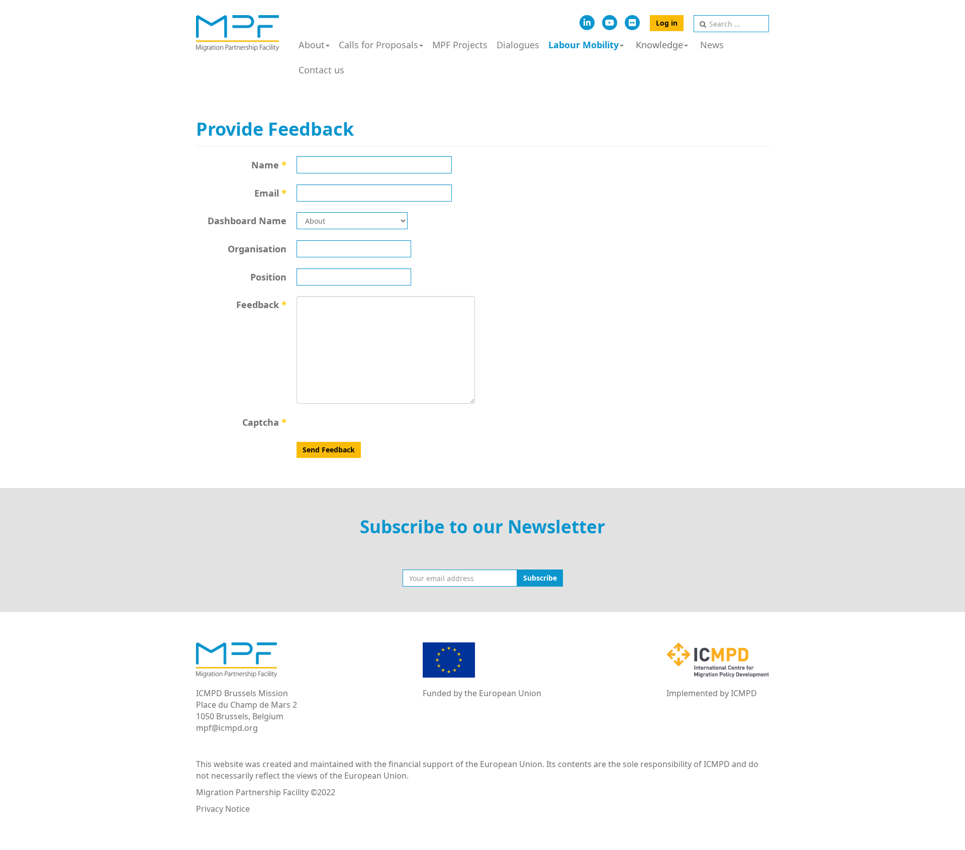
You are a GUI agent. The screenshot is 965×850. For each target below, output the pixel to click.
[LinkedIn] (587, 22)
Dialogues (518, 45)
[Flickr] (632, 22)
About (312, 45)
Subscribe (540, 578)
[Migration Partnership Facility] (237, 33)
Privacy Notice (223, 808)
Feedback (261, 305)
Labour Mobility (583, 45)
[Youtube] (609, 22)
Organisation (257, 249)
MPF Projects (460, 45)
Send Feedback (329, 449)
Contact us (321, 70)
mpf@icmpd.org (227, 727)
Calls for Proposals (378, 45)
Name (268, 165)
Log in (667, 23)
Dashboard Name (247, 221)
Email (270, 193)
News (712, 45)
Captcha (264, 422)
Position (268, 277)
